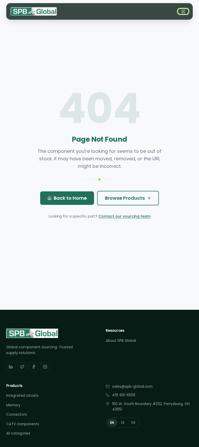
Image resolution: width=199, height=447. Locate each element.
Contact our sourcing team (124, 216)
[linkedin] (11, 366)
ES (123, 423)
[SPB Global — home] (34, 11)
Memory (13, 405)
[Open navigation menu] (183, 11)
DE (133, 423)
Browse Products (125, 198)
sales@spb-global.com (132, 386)
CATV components (22, 424)
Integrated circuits (22, 395)
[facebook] (33, 366)
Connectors (16, 414)
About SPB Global (121, 340)
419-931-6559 (123, 395)
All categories (18, 433)
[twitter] (22, 366)
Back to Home (70, 198)
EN (112, 423)
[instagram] (45, 366)
